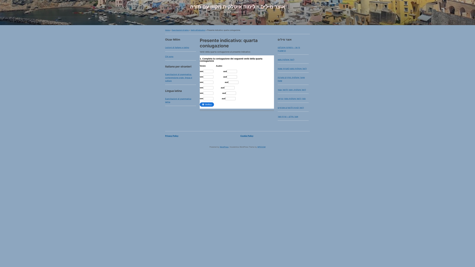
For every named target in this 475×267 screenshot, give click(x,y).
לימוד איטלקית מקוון (286, 59)
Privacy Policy (171, 136)
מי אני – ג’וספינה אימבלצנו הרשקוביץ (289, 49)
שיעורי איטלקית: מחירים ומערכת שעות (291, 79)
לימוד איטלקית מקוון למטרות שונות (292, 68)
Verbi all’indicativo (198, 30)
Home (167, 30)
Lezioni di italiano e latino (177, 47)
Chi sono (169, 56)
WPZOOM (261, 147)
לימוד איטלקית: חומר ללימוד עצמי (292, 90)
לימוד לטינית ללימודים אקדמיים (291, 107)
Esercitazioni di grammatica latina (178, 100)
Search (307, 21)
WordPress (224, 147)
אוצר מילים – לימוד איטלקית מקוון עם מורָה (237, 7)
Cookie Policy (246, 136)
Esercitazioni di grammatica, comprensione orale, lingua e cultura (178, 77)
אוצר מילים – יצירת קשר (288, 116)
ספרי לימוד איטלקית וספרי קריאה (292, 98)
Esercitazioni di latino (180, 30)
